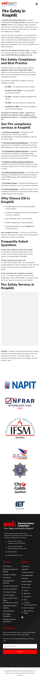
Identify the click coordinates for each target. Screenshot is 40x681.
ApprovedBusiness (9, 657)
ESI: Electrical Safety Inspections (14, 662)
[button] (36, 4)
